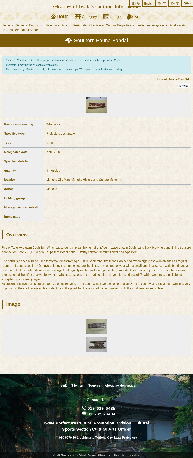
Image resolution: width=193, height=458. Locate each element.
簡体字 (162, 3)
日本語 (135, 3)
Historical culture (56, 25)
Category (89, 17)
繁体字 (174, 3)
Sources (94, 385)
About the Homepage (120, 385)
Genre (19, 25)
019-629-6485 (102, 408)
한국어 (187, 3)
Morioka (183, 85)
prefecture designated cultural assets (160, 25)
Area (138, 17)
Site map (77, 385)
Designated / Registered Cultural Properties (102, 25)
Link (64, 385)
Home (6, 25)
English (148, 3)
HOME (63, 17)
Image (115, 17)
